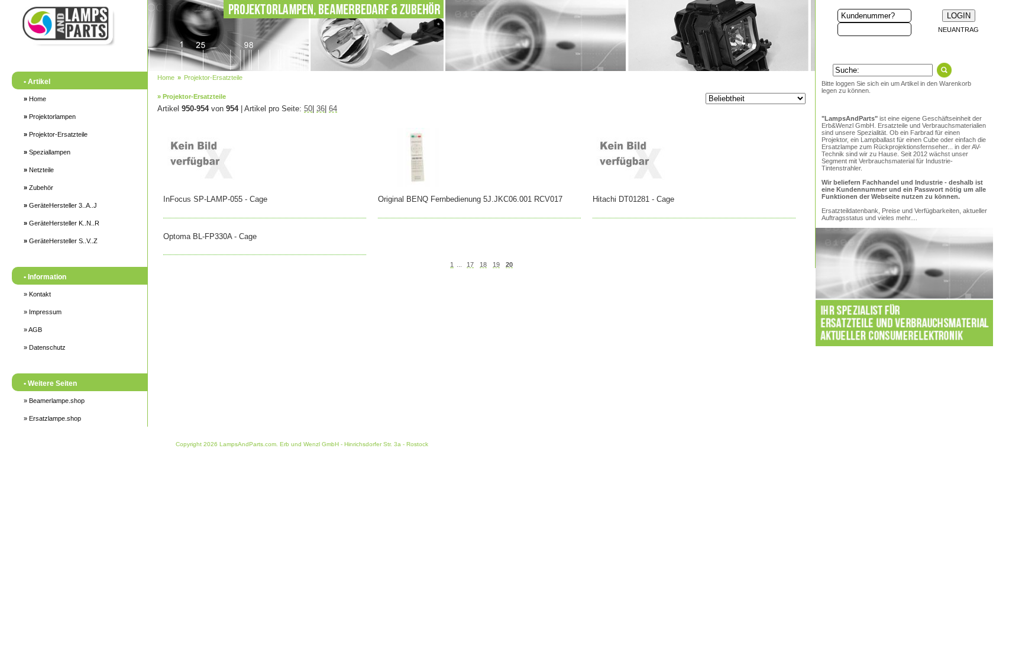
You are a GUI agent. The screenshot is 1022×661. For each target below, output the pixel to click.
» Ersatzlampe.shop (52, 418)
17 (470, 264)
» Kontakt (37, 294)
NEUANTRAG (958, 29)
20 (509, 264)
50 (308, 108)
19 (496, 264)
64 (333, 108)
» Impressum (43, 311)
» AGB (33, 329)
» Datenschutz (45, 347)
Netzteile (39, 169)
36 (320, 108)
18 (483, 264)
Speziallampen (47, 152)
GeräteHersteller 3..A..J (60, 205)
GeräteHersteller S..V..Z (61, 240)
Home (35, 98)
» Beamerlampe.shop (54, 400)
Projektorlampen (50, 116)
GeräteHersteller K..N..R (61, 223)
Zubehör (38, 187)
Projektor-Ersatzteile (56, 134)
